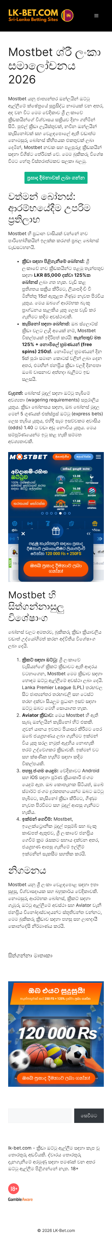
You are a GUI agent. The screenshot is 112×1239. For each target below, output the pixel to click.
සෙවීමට (89, 1115)
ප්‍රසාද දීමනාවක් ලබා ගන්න (56, 177)
